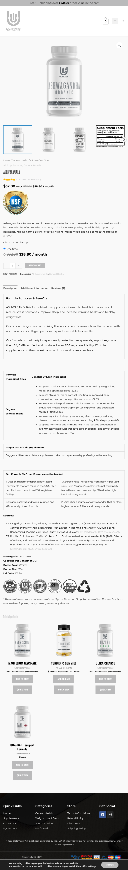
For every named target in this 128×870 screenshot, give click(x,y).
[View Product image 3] (79, 139)
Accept (110, 864)
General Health (20, 160)
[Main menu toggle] (115, 21)
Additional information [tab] (34, 288)
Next (123, 139)
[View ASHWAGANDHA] (17, 139)
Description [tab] (10, 288)
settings (92, 866)
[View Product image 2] (48, 139)
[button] (123, 21)
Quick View (22, 689)
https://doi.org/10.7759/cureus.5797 (100, 532)
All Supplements (12, 165)
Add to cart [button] (22, 679)
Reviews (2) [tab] (58, 288)
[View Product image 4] (110, 136)
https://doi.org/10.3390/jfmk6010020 (31, 549)
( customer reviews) (28, 179)
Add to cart (35, 265)
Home (6, 160)
